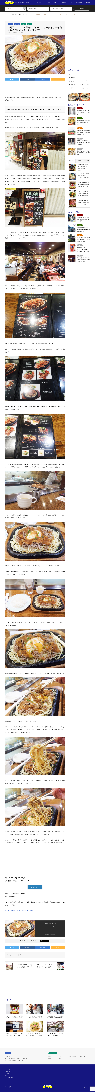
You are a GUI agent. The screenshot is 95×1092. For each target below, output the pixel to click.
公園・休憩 (85, 88)
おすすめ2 (86, 160)
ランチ (29, 24)
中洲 (9, 1058)
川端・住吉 (25, 1058)
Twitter (5, 1086)
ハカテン (80, 1087)
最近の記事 (71, 160)
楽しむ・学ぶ (85, 84)
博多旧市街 (13, 1058)
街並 (72, 88)
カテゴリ (56, 2)
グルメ (23, 24)
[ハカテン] (47, 1087)
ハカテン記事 (10, 15)
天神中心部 (17, 24)
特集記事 (64, 2)
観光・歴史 (73, 84)
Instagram (9, 1086)
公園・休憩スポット (73, 1056)
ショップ (84, 81)
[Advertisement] (34, 88)
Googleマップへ (35, 887)
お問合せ (88, 2)
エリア (48, 2)
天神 (10, 24)
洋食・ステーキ (24, 955)
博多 (5, 1058)
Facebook (7, 1086)
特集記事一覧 (7, 1071)
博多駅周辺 (19, 1058)
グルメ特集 (7, 1073)
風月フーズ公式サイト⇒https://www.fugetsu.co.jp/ (19, 910)
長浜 (23, 1060)
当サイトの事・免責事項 (76, 2)
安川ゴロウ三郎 (14, 955)
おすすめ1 (79, 160)
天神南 (19, 1060)
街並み (49, 1058)
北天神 (9, 1060)
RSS (11, 1086)
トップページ (39, 2)
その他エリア (7, 1056)
